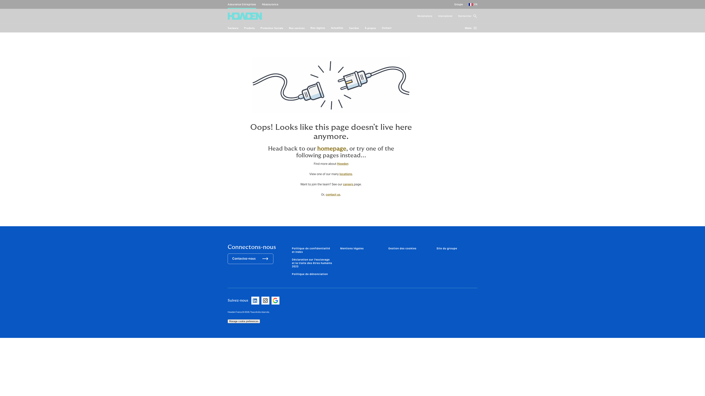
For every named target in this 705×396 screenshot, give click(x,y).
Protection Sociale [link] (272, 28)
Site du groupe (447, 248)
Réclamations (424, 16)
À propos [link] (370, 28)
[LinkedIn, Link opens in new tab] (255, 300)
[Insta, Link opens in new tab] (265, 300)
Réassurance (270, 4)
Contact (387, 28)
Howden (342, 164)
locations (345, 174)
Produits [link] (249, 28)
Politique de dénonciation (310, 274)
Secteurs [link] (233, 28)
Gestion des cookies (402, 248)
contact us (333, 195)
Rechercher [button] (464, 16)
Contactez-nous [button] (244, 259)
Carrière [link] (354, 28)
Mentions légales (352, 248)
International (445, 16)
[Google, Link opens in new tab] (275, 300)
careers (348, 184)
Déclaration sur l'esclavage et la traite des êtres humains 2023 (312, 263)
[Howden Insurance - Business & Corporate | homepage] (245, 16)
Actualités (337, 28)
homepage (331, 149)
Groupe (458, 4)
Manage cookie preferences (243, 321)
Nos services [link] (297, 28)
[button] (472, 4)
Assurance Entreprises (242, 4)
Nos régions (317, 28)
